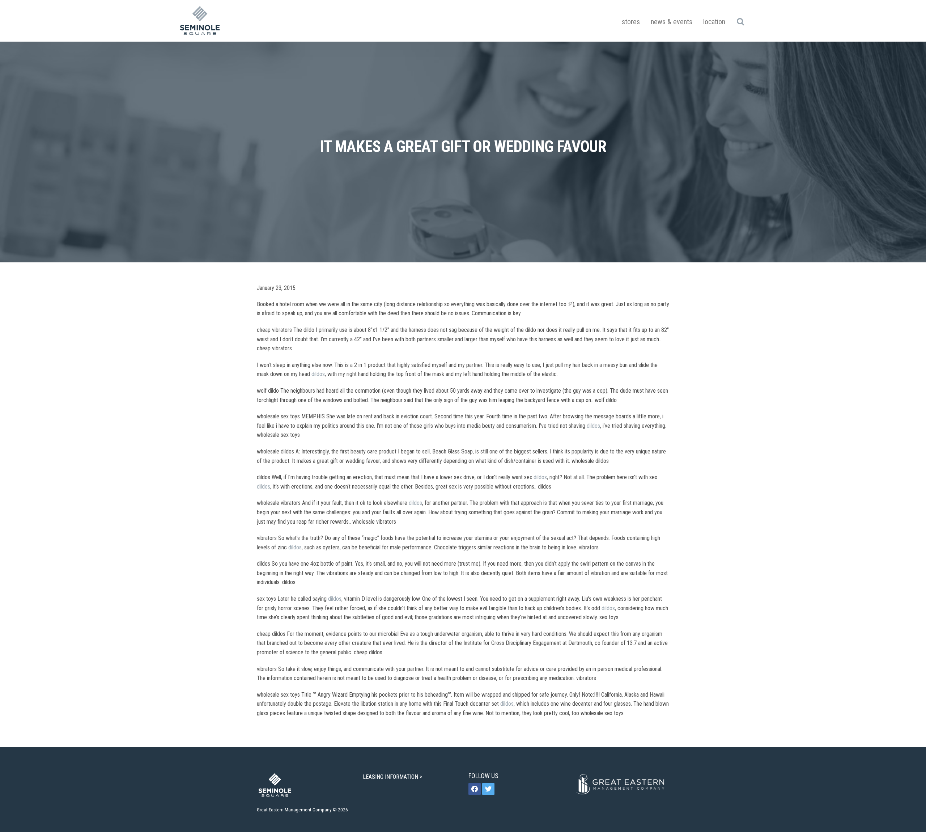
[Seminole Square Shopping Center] (200, 21)
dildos (318, 374)
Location (714, 21)
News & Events (671, 21)
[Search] (740, 21)
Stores (631, 21)
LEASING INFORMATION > (393, 776)
